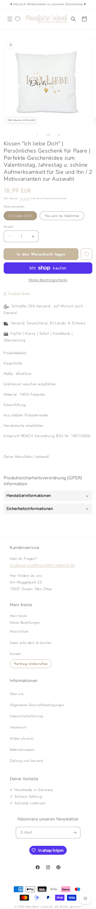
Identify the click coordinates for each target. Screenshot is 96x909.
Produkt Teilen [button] (19, 293)
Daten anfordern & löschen (31, 642)
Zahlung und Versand (26, 760)
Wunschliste (19, 631)
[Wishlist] (17, 19)
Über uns (17, 693)
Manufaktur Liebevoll (38, 907)
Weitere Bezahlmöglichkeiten (48, 280)
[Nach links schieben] (37, 134)
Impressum (18, 727)
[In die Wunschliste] (86, 254)
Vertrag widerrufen (31, 663)
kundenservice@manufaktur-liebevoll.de (42, 565)
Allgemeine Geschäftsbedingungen (37, 704)
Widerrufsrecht (21, 738)
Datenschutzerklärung (26, 716)
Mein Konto (18, 615)
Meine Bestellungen (25, 622)
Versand (24, 198)
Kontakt (15, 653)
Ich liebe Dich (20, 215)
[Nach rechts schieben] (58, 134)
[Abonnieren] (74, 832)
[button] (9, 19)
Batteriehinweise (22, 749)
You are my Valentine (62, 215)
